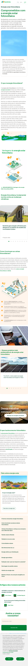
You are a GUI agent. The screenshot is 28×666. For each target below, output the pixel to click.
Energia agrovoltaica (7, 557)
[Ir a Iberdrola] (6, 2)
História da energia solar (8, 570)
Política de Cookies (13, 650)
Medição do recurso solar (8, 539)
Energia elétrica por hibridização (10, 552)
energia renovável (5, 89)
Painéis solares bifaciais (8, 534)
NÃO (9, 658)
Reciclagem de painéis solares (10, 566)
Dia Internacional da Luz (8, 547)
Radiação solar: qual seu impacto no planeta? (13, 562)
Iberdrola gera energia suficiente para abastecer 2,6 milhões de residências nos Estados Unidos (14, 227)
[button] (9, 241)
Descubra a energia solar (9, 508)
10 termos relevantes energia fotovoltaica (12, 518)
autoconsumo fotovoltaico (8, 433)
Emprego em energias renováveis (15, 415)
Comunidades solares (7, 543)
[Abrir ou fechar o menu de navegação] (25, 2)
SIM (20, 658)
